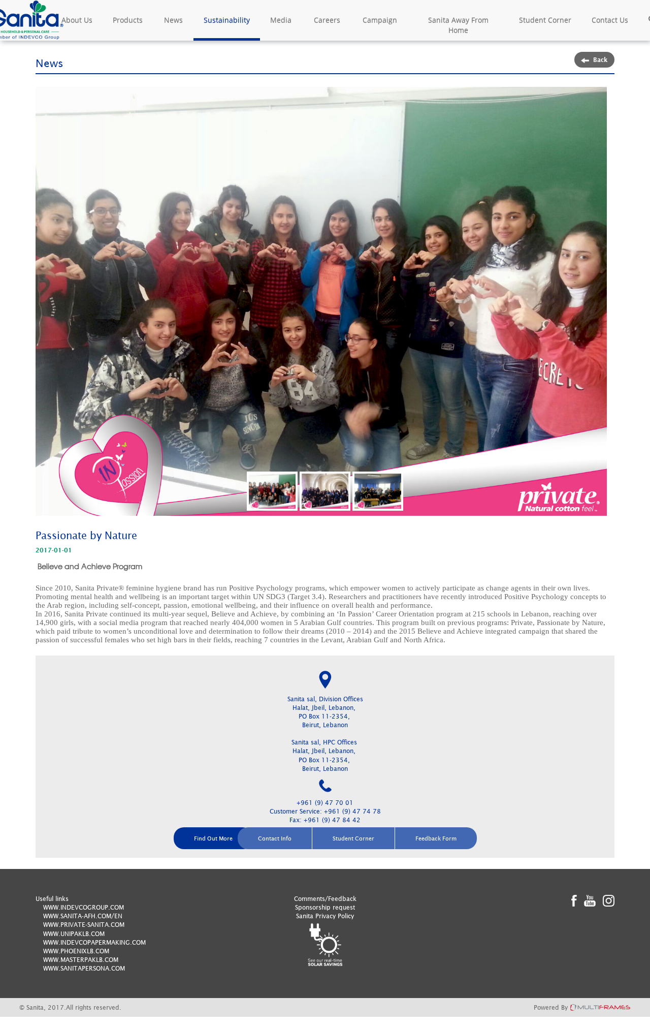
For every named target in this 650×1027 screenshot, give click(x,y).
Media (280, 20)
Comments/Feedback (325, 898)
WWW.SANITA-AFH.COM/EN (82, 916)
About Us (76, 20)
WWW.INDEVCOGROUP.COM (83, 907)
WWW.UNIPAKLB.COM (74, 934)
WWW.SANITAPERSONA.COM (84, 968)
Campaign (380, 20)
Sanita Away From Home (458, 25)
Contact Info (274, 838)
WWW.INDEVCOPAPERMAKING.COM (94, 942)
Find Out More (213, 838)
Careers (327, 20)
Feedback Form (436, 838)
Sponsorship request (325, 907)
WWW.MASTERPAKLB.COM (80, 959)
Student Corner (545, 20)
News (173, 20)
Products (128, 20)
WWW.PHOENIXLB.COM (76, 951)
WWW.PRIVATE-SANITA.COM (83, 924)
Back (600, 60)
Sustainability (227, 20)
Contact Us (610, 20)
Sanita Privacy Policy (325, 916)
